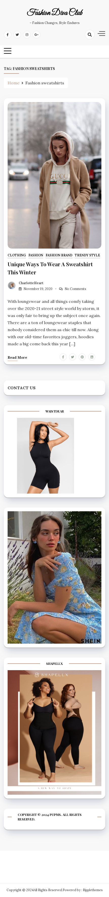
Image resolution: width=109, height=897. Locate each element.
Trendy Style (87, 255)
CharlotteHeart (31, 283)
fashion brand (59, 255)
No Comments (75, 289)
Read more (17, 357)
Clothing (17, 255)
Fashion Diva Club (54, 13)
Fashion (35, 255)
